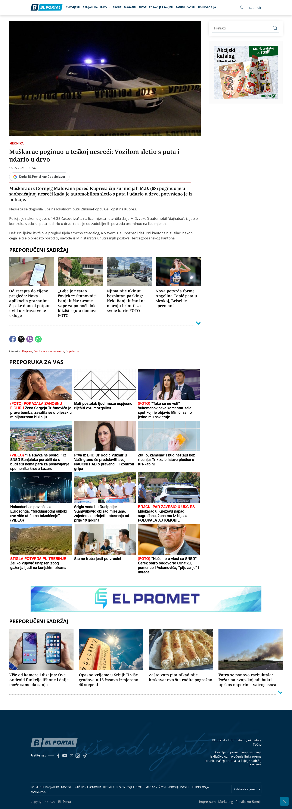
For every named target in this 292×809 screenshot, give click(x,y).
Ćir (259, 8)
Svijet (130, 787)
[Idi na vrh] (284, 801)
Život (142, 7)
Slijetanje (72, 351)
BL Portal (65, 801)
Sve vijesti (73, 7)
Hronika (17, 143)
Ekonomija (94, 787)
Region (120, 787)
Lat (251, 8)
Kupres (27, 351)
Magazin (130, 7)
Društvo (80, 787)
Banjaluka (90, 7)
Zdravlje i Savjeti (161, 7)
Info (103, 7)
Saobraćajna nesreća (49, 351)
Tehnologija (207, 7)
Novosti (66, 787)
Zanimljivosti (185, 7)
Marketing (225, 801)
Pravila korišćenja (248, 801)
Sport (117, 7)
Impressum (207, 801)
